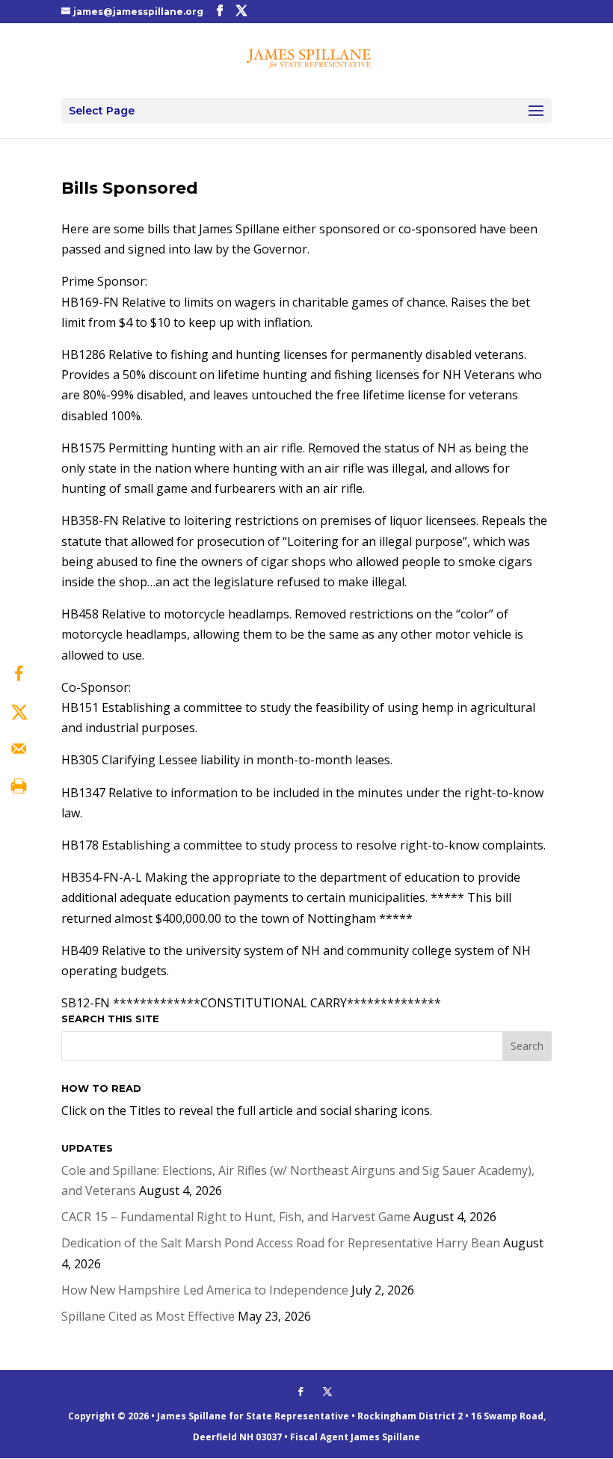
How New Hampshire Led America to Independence (204, 1290)
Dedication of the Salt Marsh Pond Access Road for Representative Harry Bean (280, 1243)
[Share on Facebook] (18, 673)
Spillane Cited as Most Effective (148, 1316)
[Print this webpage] (18, 786)
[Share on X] (18, 711)
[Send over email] (18, 748)
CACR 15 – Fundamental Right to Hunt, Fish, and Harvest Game (235, 1216)
